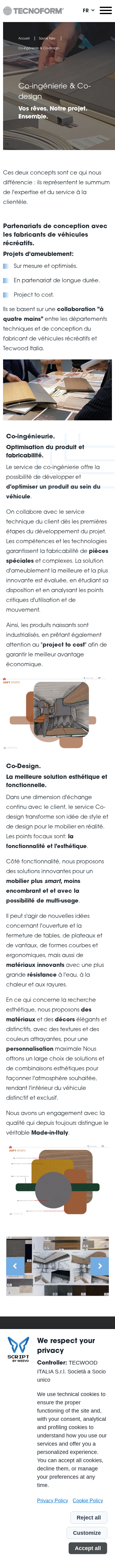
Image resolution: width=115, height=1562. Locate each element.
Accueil (23, 38)
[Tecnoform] (33, 11)
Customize (87, 1533)
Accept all (88, 1548)
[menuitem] (86, 11)
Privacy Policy (52, 1500)
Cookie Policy (88, 1500)
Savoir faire (47, 38)
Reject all (89, 1518)
